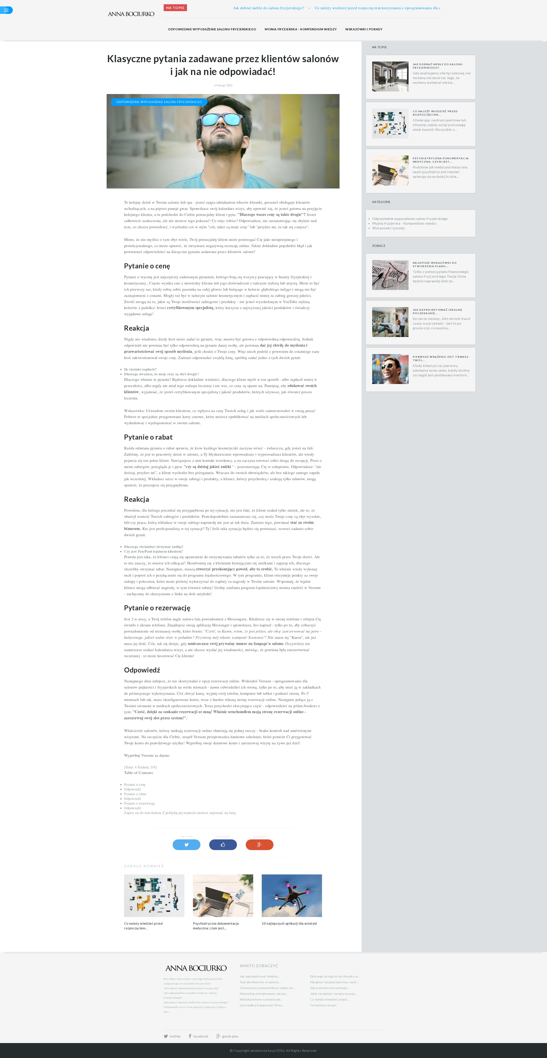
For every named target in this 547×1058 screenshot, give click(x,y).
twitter (175, 1036)
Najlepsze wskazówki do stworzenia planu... (435, 264)
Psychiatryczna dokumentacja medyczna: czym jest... (441, 160)
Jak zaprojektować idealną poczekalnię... (437, 311)
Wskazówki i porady (363, 29)
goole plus (229, 1036)
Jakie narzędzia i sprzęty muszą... (333, 993)
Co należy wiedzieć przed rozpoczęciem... (435, 113)
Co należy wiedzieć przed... (329, 999)
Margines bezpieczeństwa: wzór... (334, 982)
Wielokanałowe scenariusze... (261, 999)
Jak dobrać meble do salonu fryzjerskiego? (438, 66)
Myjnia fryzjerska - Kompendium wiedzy (301, 29)
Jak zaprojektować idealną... (260, 976)
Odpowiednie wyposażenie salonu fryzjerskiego (212, 29)
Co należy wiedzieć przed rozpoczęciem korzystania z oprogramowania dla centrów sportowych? (308, 7)
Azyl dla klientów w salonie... (260, 982)
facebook (200, 1036)
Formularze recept (323, 1005)
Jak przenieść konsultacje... (330, 988)
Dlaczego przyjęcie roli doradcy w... (335, 976)
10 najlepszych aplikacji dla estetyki (289, 923)
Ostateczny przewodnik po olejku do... (267, 988)
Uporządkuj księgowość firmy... (262, 1005)
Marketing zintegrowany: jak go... (264, 993)
